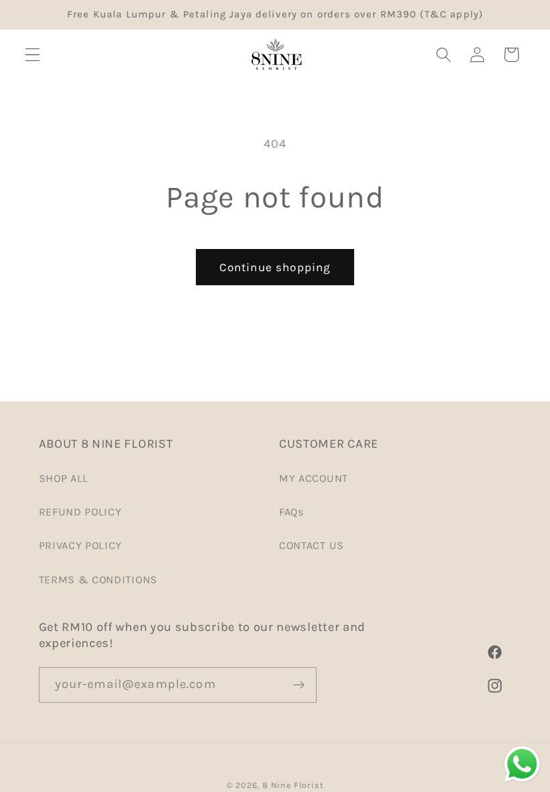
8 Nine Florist (292, 785)
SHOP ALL (64, 478)
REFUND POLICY (80, 511)
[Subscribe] (299, 685)
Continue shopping (275, 267)
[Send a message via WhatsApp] (522, 764)
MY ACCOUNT (313, 478)
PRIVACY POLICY (81, 545)
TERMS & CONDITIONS (98, 579)
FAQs (291, 511)
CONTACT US (311, 545)
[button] (32, 55)
